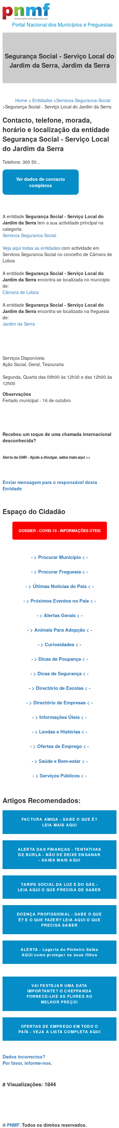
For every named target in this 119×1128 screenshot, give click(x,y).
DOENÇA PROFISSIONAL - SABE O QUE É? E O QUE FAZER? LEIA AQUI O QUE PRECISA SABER (59, 919)
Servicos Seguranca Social (29, 235)
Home (21, 100)
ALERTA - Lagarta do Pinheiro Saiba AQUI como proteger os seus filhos (59, 952)
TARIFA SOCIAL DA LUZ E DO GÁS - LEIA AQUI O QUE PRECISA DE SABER (59, 886)
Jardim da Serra (19, 324)
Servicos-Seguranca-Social (83, 100)
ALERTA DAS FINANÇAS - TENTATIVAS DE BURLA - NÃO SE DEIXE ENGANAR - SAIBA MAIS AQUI (59, 854)
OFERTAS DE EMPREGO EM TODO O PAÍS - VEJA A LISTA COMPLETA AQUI (59, 1028)
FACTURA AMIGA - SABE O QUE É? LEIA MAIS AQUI (59, 821)
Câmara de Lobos (21, 292)
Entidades (42, 100)
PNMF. (14, 1125)
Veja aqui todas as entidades (31, 248)
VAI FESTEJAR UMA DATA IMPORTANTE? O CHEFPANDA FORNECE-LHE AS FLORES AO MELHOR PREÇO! (60, 993)
